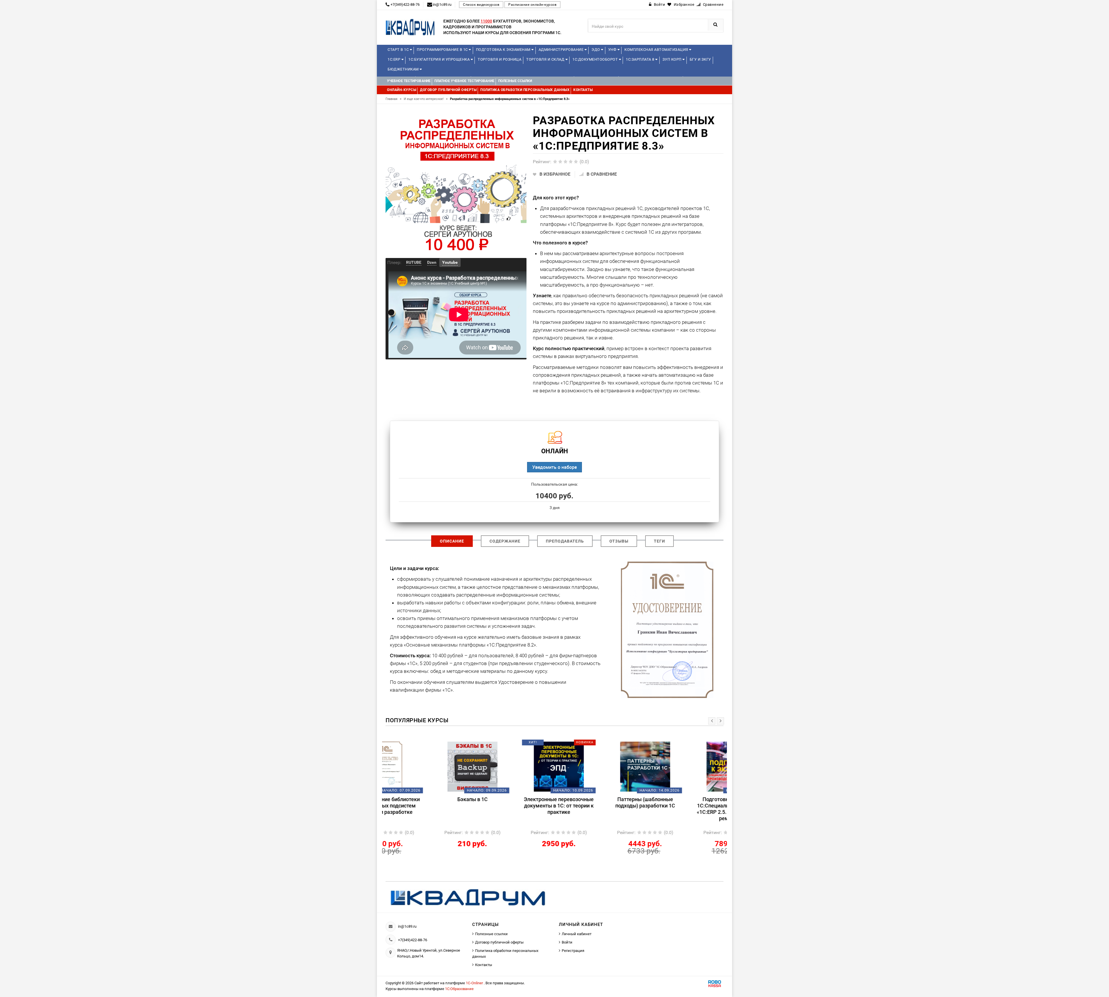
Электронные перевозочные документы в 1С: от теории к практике (512, 805)
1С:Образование (459, 989)
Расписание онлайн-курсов (532, 5)
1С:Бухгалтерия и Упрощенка (439, 59)
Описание (452, 541)
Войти (567, 942)
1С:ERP (394, 59)
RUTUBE (413, 262)
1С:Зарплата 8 (640, 59)
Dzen (431, 262)
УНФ (612, 49)
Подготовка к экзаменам (504, 49)
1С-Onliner (475, 983)
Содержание (505, 541)
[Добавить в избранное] (415, 744)
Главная (393, 99)
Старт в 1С (399, 49)
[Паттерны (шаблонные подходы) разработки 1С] (598, 766)
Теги (659, 541)
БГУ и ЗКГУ (700, 59)
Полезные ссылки (491, 934)
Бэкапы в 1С (425, 799)
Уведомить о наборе (554, 467)
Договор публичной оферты (499, 942)
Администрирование (562, 49)
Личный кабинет (576, 934)
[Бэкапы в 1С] (425, 766)
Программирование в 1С (443, 49)
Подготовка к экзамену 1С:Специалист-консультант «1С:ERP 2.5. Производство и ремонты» (684, 808)
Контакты (483, 965)
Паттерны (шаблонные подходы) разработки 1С (598, 802)
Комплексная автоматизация (656, 49)
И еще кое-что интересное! (426, 99)
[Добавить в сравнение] (434, 744)
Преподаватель (565, 541)
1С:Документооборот (595, 59)
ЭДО (596, 49)
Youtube (450, 262)
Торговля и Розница (499, 59)
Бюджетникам (404, 69)
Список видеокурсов (481, 5)
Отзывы (618, 541)
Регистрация (573, 950)
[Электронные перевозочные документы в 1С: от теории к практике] (512, 766)
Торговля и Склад (545, 59)
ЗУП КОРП (673, 59)
